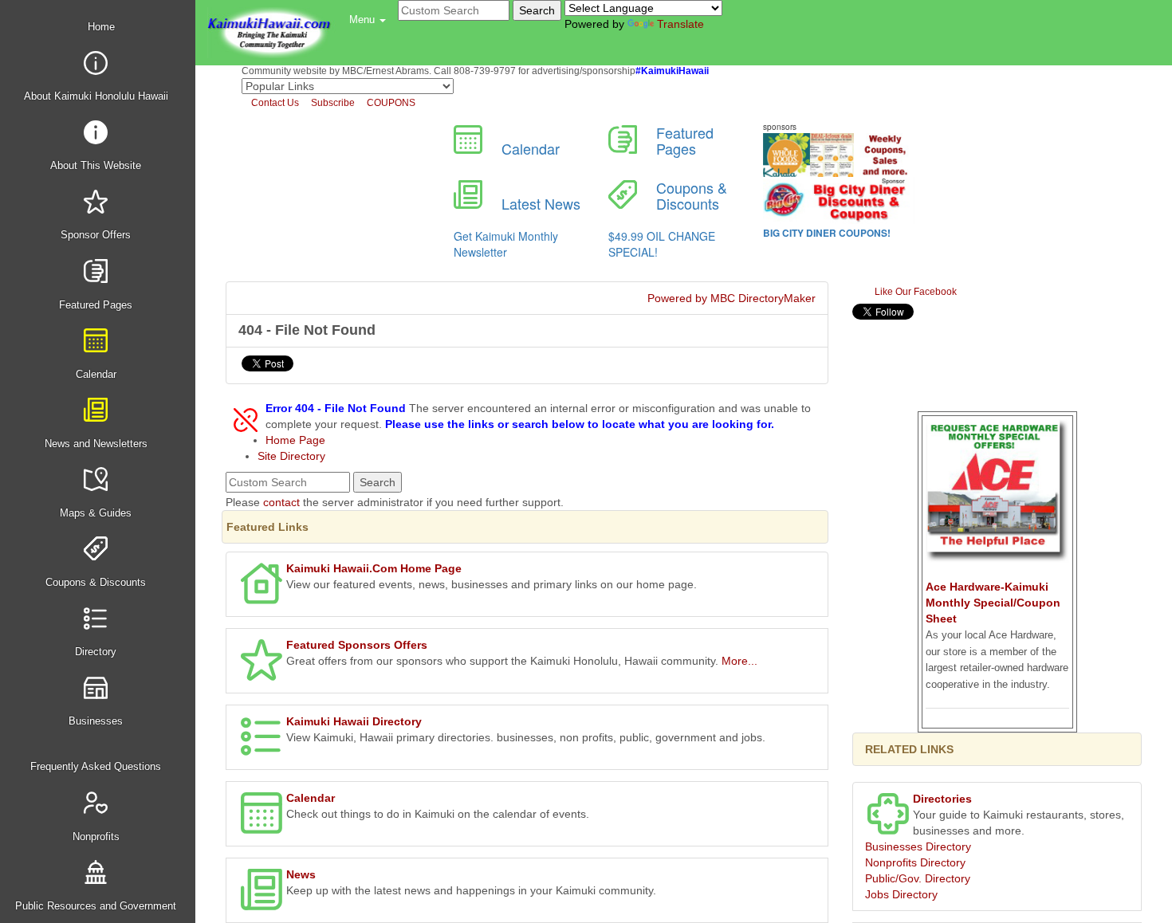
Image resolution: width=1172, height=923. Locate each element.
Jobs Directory (901, 894)
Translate (680, 24)
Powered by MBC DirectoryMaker (731, 298)
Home (100, 27)
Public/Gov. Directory (917, 878)
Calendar (310, 797)
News (301, 874)
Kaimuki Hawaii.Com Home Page (374, 568)
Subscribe (332, 102)
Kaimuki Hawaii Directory (354, 721)
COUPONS (389, 102)
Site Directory (291, 456)
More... (739, 660)
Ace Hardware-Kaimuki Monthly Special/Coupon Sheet (993, 602)
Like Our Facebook (914, 291)
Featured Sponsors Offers (356, 644)
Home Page (295, 440)
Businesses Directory (918, 846)
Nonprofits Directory (915, 862)
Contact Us (274, 102)
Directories (942, 798)
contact (281, 502)
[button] (367, 20)
